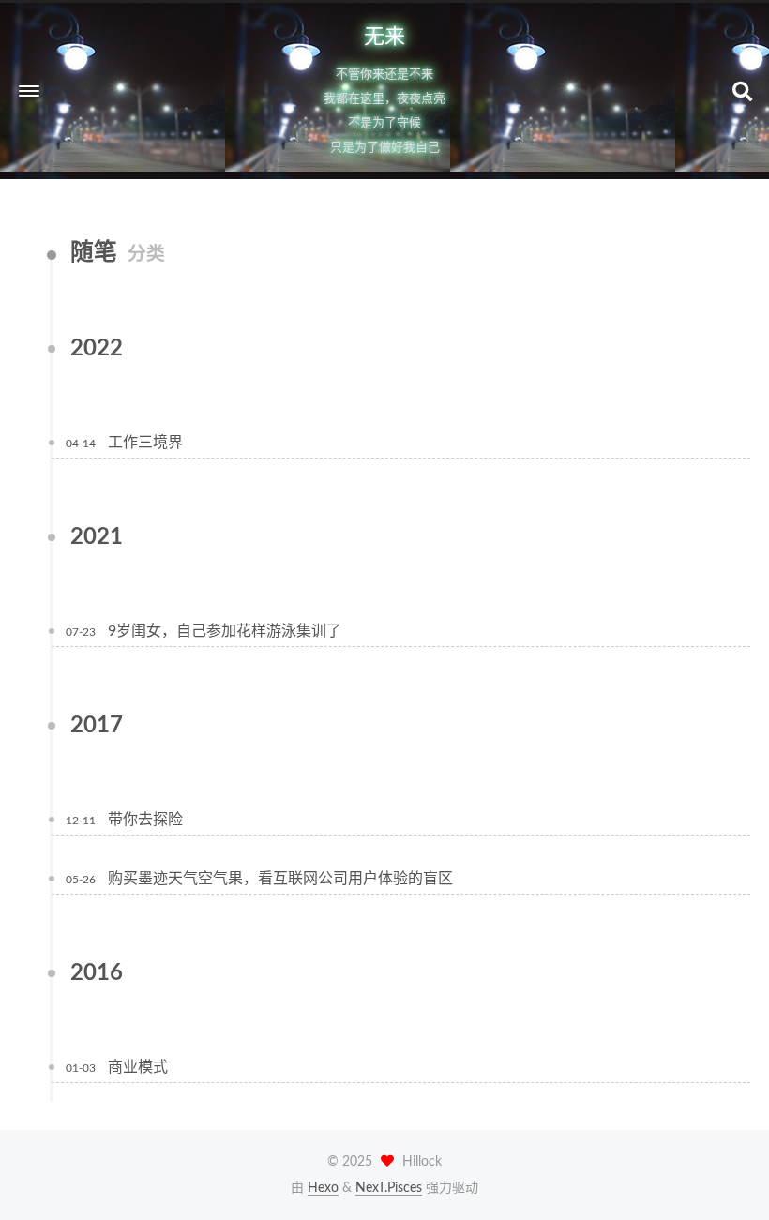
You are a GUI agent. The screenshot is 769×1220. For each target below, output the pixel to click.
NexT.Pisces (388, 1188)
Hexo (323, 1188)
